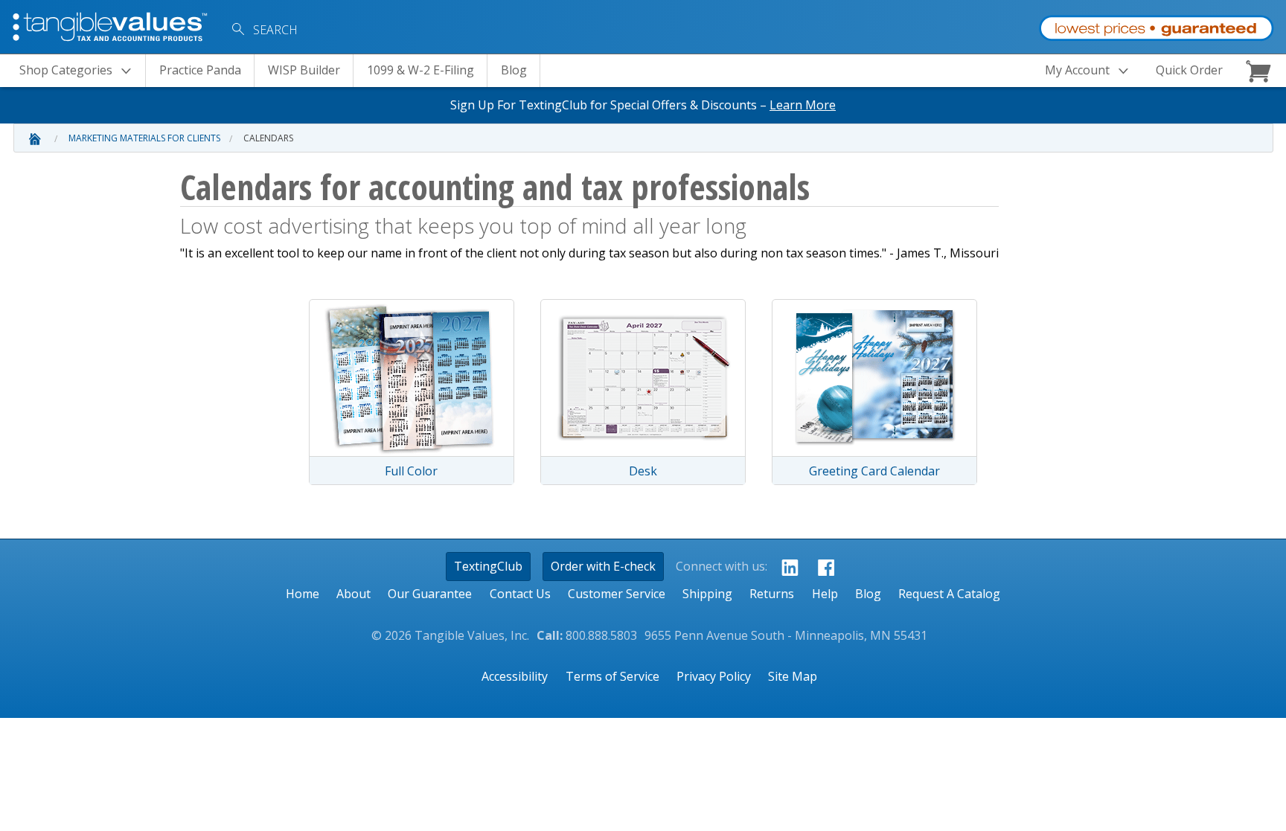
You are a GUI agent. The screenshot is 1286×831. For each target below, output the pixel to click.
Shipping (707, 593)
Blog (514, 70)
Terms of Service (612, 676)
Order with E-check (603, 566)
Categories (65, 70)
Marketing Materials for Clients (144, 138)
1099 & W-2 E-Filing (420, 70)
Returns (771, 593)
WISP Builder (304, 70)
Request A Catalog (949, 593)
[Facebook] (822, 567)
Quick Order (1189, 70)
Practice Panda (200, 70)
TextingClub (488, 566)
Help (825, 593)
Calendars (268, 138)
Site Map (792, 676)
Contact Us (520, 593)
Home (302, 593)
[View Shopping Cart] (1260, 70)
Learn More (803, 105)
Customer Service (616, 593)
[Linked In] (785, 567)
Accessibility (515, 676)
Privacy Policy (713, 676)
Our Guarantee (430, 593)
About (353, 593)
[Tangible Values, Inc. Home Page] (111, 25)
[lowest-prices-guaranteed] (1156, 25)
